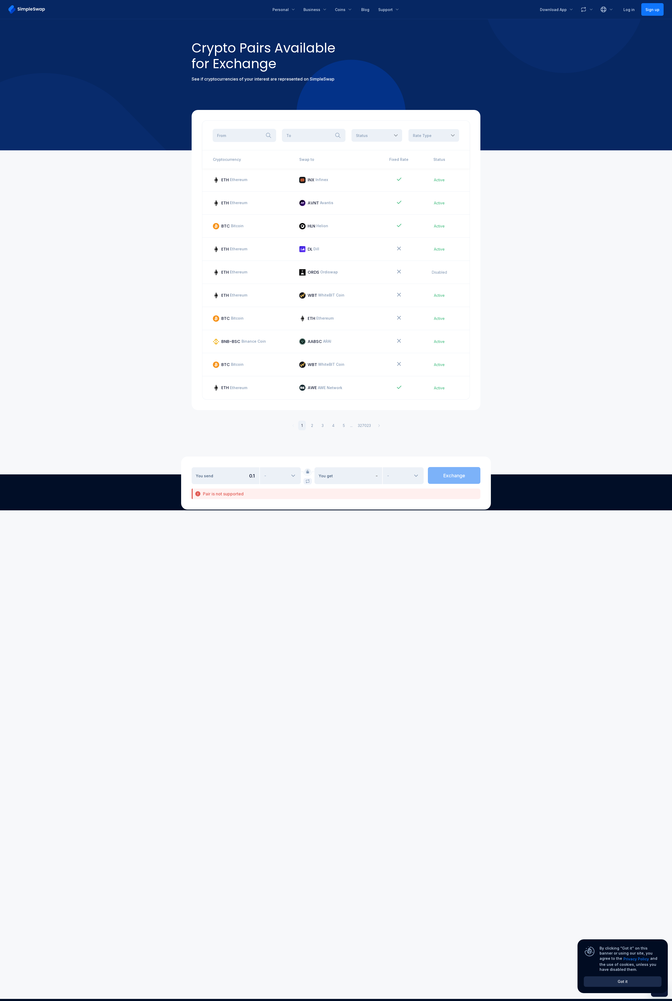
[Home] (136, 9)
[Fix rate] (307, 471)
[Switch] (307, 481)
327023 (364, 425)
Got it (623, 981)
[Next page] (379, 425)
